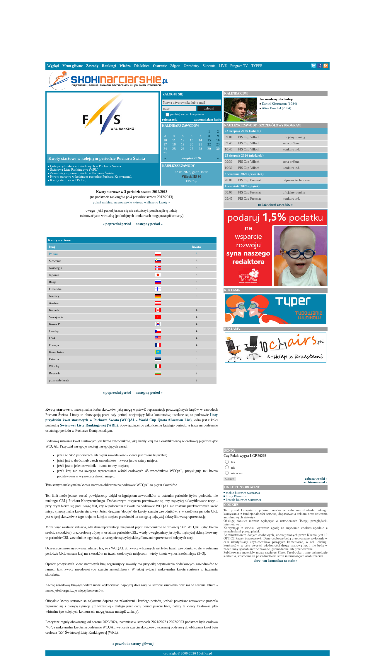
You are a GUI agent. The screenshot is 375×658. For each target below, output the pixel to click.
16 (218, 140)
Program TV (239, 66)
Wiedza (125, 66)
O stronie (160, 66)
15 (209, 140)
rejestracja (170, 119)
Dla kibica (141, 66)
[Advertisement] (187, 30)
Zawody (92, 66)
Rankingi (109, 66)
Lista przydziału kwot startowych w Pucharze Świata (85, 166)
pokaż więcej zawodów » (275, 204)
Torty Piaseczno (236, 496)
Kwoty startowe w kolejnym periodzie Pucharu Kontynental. (91, 176)
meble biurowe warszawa (243, 492)
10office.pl (204, 653)
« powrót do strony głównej (133, 644)
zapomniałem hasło (207, 119)
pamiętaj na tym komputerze (187, 114)
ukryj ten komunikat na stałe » (275, 560)
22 (209, 144)
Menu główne (72, 66)
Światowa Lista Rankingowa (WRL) (74, 169)
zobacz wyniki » (316, 478)
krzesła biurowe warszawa (243, 499)
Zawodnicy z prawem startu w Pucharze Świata (82, 173)
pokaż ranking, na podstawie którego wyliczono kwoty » (131, 202)
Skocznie (209, 66)
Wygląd (53, 66)
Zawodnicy (191, 66)
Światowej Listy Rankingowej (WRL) (89, 425)
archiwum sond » (316, 482)
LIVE (223, 66)
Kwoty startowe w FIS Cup (68, 180)
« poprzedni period (117, 224)
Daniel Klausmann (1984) (279, 103)
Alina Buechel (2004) (276, 108)
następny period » (149, 224)
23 (218, 144)
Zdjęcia (175, 66)
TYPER (256, 66)
